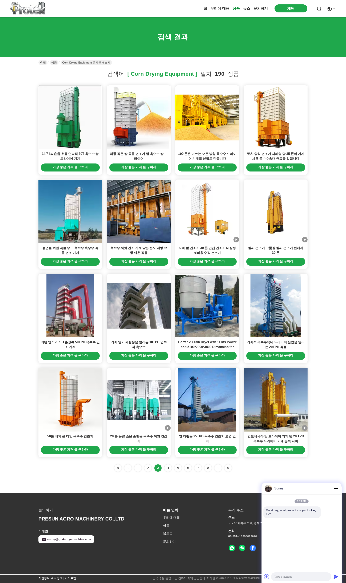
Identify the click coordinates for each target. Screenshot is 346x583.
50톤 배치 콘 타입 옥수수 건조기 (70, 436)
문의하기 (260, 8)
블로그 (168, 533)
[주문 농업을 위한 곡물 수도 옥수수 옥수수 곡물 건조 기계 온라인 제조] (70, 211)
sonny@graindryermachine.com (69, 539)
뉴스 (246, 8)
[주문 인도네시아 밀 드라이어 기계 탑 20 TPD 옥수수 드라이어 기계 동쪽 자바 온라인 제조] (276, 399)
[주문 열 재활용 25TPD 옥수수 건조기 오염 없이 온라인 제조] (207, 399)
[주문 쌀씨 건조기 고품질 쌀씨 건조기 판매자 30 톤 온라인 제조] (275, 211)
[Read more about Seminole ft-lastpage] (228, 468)
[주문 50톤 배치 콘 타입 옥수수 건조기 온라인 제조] (70, 399)
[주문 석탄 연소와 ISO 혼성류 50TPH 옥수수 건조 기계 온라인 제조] (70, 305)
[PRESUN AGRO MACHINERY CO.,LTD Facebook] (252, 548)
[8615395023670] (231, 548)
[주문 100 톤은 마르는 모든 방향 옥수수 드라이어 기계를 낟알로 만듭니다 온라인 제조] (207, 117)
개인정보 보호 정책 (50, 578)
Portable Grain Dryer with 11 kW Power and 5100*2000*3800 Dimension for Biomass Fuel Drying (207, 346)
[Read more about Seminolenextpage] (218, 468)
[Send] (336, 576)
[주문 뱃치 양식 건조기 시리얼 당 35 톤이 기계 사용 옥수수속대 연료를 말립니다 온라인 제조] (276, 117)
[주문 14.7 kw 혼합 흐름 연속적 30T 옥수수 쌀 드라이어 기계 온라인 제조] (70, 117)
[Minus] (336, 488)
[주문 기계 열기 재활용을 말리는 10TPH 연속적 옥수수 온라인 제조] (139, 305)
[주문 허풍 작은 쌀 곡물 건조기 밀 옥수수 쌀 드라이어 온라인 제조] (139, 117)
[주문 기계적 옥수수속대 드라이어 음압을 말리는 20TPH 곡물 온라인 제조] (275, 305)
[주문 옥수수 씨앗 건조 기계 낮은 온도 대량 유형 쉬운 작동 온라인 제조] (139, 211)
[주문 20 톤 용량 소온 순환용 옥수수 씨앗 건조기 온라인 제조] (139, 399)
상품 (236, 8)
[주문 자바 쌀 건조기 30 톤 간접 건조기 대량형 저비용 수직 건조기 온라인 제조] (207, 211)
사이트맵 (70, 578)
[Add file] (267, 576)
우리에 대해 (219, 8)
